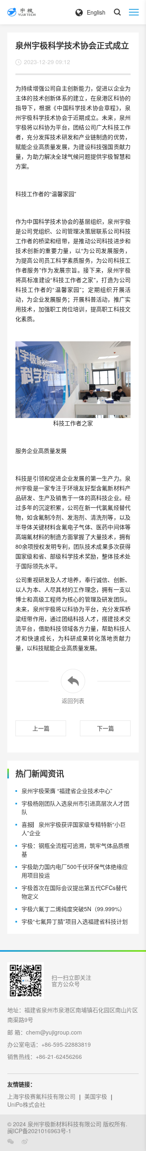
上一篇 (40, 728)
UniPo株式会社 (26, 1104)
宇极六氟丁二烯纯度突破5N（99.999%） (73, 909)
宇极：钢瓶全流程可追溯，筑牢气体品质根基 (75, 849)
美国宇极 (95, 1096)
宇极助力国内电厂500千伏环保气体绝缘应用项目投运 (74, 870)
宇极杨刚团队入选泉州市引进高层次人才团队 (75, 807)
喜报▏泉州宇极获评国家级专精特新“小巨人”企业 (73, 828)
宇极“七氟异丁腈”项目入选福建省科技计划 (74, 921)
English (96, 12)
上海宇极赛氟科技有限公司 (41, 1096)
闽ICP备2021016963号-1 (39, 1130)
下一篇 (105, 728)
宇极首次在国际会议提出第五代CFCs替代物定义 (74, 892)
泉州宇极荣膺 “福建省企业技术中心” (66, 791)
